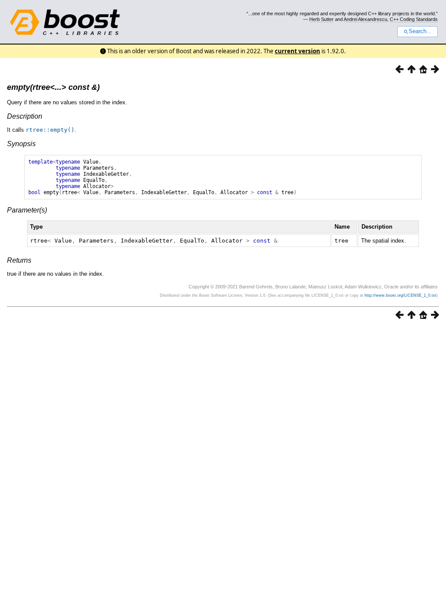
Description (24, 116)
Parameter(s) (27, 210)
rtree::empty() (50, 130)
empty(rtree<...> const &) (53, 87)
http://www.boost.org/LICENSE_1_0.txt (400, 295)
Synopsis (21, 143)
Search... (420, 31)
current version (297, 51)
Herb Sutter (321, 19)
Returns (19, 260)
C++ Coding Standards (414, 19)
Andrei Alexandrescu (365, 19)
